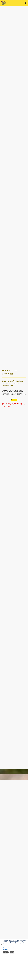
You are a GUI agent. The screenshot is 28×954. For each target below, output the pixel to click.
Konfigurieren (5, 949)
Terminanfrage (14, 399)
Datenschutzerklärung (7, 947)
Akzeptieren (6, 952)
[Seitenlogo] (7, 3)
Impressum (15, 947)
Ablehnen (12, 952)
